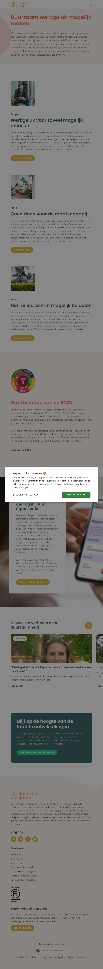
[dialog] (51, 484)
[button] (25, 494)
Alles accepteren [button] (76, 494)
